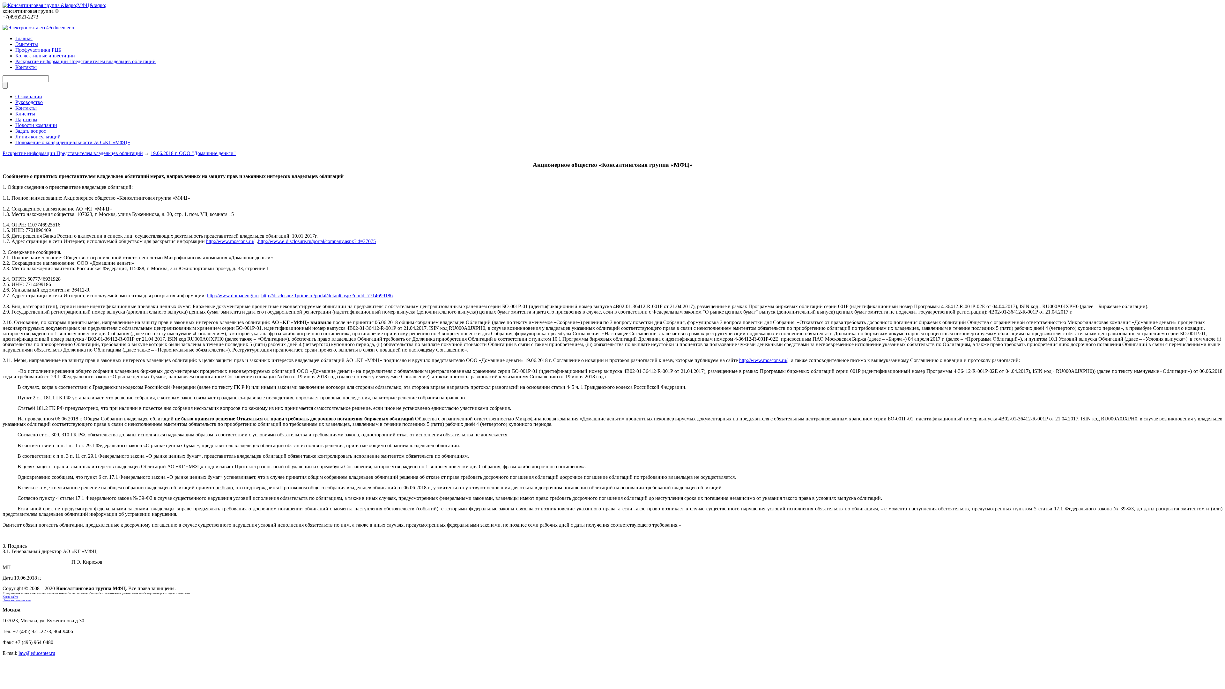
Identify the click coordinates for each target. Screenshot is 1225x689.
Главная (24, 38)
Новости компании (36, 125)
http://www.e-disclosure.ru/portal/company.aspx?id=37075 (317, 241)
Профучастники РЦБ (38, 50)
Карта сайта (10, 596)
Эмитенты (26, 44)
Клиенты (25, 113)
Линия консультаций (38, 136)
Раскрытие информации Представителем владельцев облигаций (85, 61)
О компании (28, 96)
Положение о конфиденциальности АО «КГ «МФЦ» (72, 142)
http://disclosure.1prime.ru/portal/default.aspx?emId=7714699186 (327, 295)
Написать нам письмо (17, 600)
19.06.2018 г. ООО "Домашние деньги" (193, 153)
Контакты (26, 67)
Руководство (29, 102)
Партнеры (26, 119)
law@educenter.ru (37, 653)
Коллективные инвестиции (45, 55)
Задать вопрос (30, 131)
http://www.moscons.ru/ (230, 241)
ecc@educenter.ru (58, 27)
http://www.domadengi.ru (233, 295)
